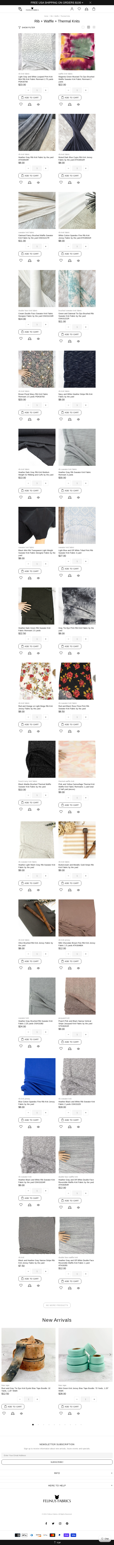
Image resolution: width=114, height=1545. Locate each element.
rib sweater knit (65, 1099)
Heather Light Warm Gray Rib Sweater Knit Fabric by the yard (36, 866)
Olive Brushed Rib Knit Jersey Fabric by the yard (35, 944)
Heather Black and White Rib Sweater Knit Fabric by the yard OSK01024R (36, 1181)
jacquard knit (63, 1018)
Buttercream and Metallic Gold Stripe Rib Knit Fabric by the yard (76, 866)
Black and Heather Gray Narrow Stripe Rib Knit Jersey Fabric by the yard (36, 1261)
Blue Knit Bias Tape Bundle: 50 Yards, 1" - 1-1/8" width (25, 1388)
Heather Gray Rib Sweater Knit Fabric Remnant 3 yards (74, 473)
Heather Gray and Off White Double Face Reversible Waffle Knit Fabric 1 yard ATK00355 (76, 1263)
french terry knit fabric (27, 781)
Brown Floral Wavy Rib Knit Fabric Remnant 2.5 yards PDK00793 (33, 395)
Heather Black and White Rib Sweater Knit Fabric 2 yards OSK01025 (76, 1103)
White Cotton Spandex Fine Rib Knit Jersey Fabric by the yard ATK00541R (74, 236)
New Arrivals (57, 1320)
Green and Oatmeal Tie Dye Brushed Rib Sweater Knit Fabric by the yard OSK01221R (76, 316)
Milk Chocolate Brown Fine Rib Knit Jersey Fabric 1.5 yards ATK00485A (76, 944)
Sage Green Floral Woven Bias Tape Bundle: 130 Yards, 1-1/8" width (85, 1389)
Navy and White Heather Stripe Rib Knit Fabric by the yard (75, 395)
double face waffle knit (68, 1177)
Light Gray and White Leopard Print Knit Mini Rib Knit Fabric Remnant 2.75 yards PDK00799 (35, 79)
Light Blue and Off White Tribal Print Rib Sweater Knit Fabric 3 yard (75, 551)
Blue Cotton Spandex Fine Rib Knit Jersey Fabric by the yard (36, 1103)
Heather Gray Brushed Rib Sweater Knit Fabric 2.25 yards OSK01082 (35, 1022)
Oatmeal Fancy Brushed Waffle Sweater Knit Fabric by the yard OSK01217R (35, 236)
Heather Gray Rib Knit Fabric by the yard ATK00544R (35, 158)
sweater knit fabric (26, 232)
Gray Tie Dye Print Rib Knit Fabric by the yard (76, 629)
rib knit (21, 1257)
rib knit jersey (64, 940)
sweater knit (23, 1018)
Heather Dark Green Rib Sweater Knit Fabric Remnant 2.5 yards (34, 629)
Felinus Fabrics (32, 9)
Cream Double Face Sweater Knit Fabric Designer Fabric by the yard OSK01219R (35, 314)
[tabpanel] (28, 1374)
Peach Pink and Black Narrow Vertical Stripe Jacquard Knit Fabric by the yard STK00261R (75, 1023)
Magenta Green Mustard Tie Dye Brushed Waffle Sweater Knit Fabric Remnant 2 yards (76, 79)
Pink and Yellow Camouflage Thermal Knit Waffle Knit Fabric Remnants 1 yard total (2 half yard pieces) (76, 786)
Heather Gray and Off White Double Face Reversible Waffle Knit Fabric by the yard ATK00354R (76, 1182)
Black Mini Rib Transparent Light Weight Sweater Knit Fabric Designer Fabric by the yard (36, 552)
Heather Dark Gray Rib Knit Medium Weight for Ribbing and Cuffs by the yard (35, 473)
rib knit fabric (24, 74)
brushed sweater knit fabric (70, 310)
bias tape (5, 1385)
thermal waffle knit (66, 781)
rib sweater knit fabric (67, 469)
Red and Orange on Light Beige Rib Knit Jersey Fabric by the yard (35, 707)
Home (46, 16)
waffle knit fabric (65, 74)
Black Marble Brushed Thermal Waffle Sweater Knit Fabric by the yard (34, 785)
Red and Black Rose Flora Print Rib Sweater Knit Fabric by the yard (73, 707)
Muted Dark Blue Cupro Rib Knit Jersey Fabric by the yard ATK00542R (75, 158)
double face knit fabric (27, 310)
